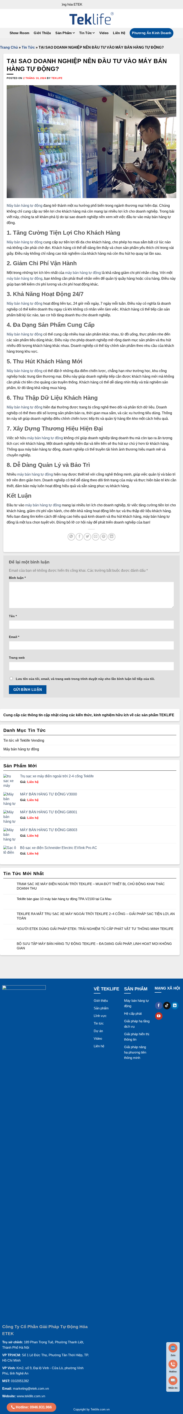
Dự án (98, 1031)
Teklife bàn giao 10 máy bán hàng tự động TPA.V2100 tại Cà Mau (64, 899)
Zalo (173, 1355)
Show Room (19, 33)
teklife (56, 78)
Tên (13, 616)
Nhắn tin (172, 1388)
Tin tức (99, 1023)
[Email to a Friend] (95, 536)
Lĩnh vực (100, 1016)
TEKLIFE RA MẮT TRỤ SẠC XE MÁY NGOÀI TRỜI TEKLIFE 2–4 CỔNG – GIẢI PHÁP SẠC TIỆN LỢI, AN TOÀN (96, 916)
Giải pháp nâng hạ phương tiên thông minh (135, 1052)
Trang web (17, 657)
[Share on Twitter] (87, 536)
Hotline (173, 1371)
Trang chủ (9, 47)
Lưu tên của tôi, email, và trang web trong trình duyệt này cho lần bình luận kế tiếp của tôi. (85, 679)
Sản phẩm (63, 33)
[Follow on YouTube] (158, 1016)
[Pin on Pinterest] (103, 536)
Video (104, 33)
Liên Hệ (119, 33)
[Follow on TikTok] (167, 1005)
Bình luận (17, 578)
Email (14, 637)
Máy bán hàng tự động (24, 205)
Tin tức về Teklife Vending (23, 740)
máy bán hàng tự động (83, 273)
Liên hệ (29, 782)
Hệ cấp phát (133, 1013)
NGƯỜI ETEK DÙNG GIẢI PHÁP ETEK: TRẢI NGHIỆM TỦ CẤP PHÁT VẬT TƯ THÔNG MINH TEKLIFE (95, 929)
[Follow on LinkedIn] (175, 1005)
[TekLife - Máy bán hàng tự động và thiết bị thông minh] (91, 18)
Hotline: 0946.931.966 (34, 1407)
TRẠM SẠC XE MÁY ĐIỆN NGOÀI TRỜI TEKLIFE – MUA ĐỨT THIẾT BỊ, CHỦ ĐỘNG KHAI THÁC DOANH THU (91, 886)
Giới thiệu (101, 1000)
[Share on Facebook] (79, 536)
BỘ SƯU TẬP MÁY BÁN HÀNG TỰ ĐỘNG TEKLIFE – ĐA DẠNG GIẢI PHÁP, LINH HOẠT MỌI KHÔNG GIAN (94, 946)
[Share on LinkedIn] (111, 536)
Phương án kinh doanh (151, 33)
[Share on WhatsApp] (71, 536)
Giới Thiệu (42, 33)
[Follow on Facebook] (158, 1005)
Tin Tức (85, 33)
